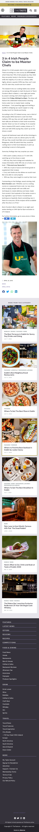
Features (6, 16)
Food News (6, 652)
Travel (6, 718)
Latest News (8, 626)
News (13, 16)
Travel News (7, 723)
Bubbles (5, 695)
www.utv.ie (25, 216)
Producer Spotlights (10, 679)
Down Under (7, 750)
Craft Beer (6, 701)
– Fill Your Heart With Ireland (13, 735)
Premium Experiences (27, 16)
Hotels (5, 655)
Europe (5, 738)
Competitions (9, 642)
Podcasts (6, 676)
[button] (31, 10)
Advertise (6, 766)
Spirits (5, 713)
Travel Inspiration (9, 729)
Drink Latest (7, 689)
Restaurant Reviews (10, 667)
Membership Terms (9, 772)
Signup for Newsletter (10, 763)
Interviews (6, 673)
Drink (5, 684)
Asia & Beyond (8, 747)
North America (8, 741)
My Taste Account (9, 760)
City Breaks (7, 732)
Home (4, 53)
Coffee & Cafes (8, 664)
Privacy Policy (7, 778)
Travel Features (8, 726)
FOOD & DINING (9, 648)
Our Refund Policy (9, 781)
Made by (19, 830)
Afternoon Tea (7, 670)
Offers (6, 630)
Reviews (6, 634)
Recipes (6, 638)
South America (8, 744)
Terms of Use (7, 775)
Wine (4, 692)
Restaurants (7, 658)
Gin (4, 710)
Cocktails (6, 704)
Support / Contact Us (10, 769)
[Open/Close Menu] (35, 10)
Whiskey (5, 707)
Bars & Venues (8, 661)
